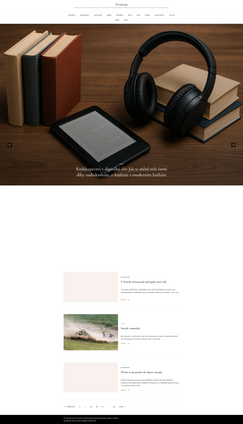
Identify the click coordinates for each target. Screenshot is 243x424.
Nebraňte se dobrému (121, 109)
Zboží (117, 20)
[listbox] (121, 145)
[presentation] (9, 145)
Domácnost (84, 15)
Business (71, 15)
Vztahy (172, 15)
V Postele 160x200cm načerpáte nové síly (143, 282)
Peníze (147, 15)
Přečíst (123, 300)
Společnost (159, 15)
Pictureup (121, 4)
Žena (126, 20)
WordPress (92, 421)
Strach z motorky (130, 328)
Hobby (109, 15)
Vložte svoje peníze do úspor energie (141, 372)
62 (114, 407)
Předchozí (71, 407)
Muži (138, 15)
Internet (119, 15)
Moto (130, 15)
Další (121, 407)
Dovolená (98, 15)
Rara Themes (76, 421)
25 (92, 407)
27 (103, 407)
